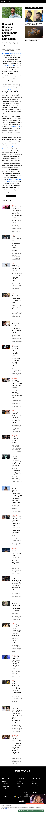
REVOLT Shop (35, 785)
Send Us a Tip (20, 783)
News (3, 21)
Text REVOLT (35, 783)
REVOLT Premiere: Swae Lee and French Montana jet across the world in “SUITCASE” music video (16, 557)
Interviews (14, 515)
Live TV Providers (5, 783)
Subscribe (34, 780)
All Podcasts (4, 781)
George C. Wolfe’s (15, 126)
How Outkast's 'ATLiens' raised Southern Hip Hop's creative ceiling (16, 328)
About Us (19, 780)
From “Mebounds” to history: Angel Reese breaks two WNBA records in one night (17, 584)
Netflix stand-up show (14, 90)
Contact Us (34, 781)
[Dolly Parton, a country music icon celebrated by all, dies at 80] (6, 603)
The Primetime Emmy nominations (11, 53)
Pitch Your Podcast (6, 785)
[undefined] (34, 16)
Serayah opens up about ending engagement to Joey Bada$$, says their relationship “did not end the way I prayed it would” (17, 633)
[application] (35, 800)
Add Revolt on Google (9, 50)
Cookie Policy (7, 808)
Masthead (19, 781)
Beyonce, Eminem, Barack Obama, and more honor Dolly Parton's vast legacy (17, 417)
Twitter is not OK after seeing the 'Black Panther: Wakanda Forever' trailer (32, 40)
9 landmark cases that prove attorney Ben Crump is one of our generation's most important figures (17, 663)
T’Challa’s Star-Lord (9, 65)
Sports (13, 235)
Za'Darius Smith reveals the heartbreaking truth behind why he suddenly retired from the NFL (16, 243)
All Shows (4, 780)
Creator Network (5, 786)
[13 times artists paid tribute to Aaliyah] (6, 437)
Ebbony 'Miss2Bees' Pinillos (9, 49)
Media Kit (19, 785)
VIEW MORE (33, 42)
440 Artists (4, 788)
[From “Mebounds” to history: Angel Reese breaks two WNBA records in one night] (6, 578)
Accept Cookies (22, 810)
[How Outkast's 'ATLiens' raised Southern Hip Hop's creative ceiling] (6, 323)
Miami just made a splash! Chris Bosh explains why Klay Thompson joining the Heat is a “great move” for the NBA (17, 715)
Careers (18, 786)
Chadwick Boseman (11, 196)
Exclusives (14, 322)
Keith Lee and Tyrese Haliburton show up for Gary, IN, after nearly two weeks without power (16, 688)
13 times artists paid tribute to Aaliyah (15, 439)
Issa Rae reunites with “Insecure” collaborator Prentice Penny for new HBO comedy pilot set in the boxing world (17, 495)
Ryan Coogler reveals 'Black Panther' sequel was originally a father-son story (33, 24)
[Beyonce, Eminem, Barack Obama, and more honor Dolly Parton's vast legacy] (6, 412)
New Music (14, 548)
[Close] (44, 805)
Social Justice (15, 655)
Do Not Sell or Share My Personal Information (35, 810)
